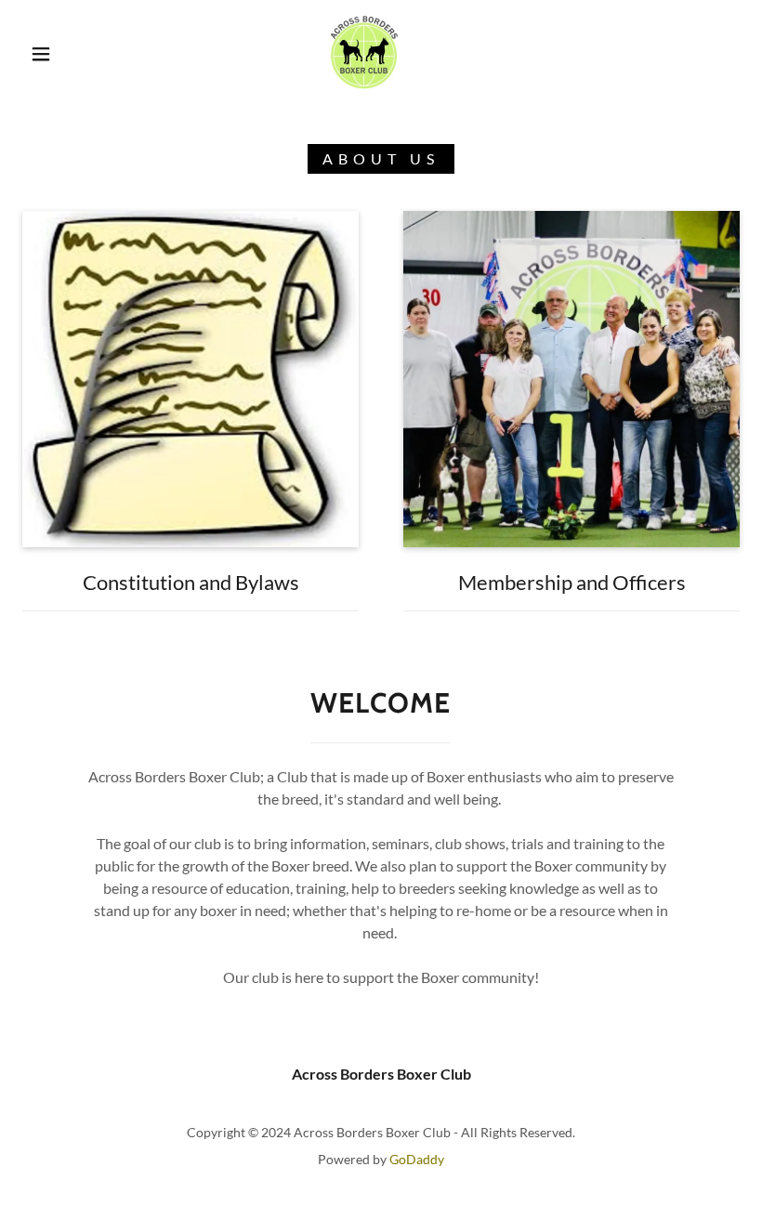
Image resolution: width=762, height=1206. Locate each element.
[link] (364, 52)
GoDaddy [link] (416, 1159)
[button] (40, 53)
